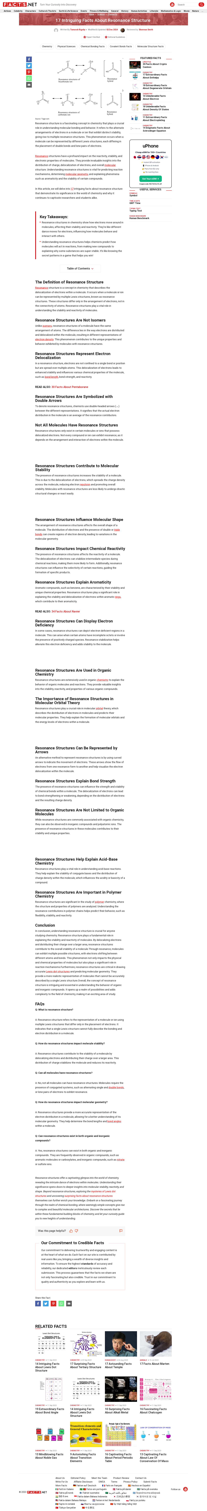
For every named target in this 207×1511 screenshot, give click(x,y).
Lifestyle (154, 11)
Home (91, 14)
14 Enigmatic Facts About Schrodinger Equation (156, 129)
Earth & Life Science (68, 11)
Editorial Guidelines (116, 37)
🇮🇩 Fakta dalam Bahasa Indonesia (90, 1496)
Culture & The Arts (47, 11)
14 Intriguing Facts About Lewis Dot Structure (47, 1367)
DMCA (102, 1481)
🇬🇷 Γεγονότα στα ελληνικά (146, 1493)
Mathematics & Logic (171, 11)
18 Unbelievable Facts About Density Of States (156, 108)
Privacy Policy (130, 1481)
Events (84, 11)
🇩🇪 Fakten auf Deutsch (84, 1485)
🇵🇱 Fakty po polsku (135, 1500)
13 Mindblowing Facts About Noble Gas (49, 1456)
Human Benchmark (139, 218)
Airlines (7, 11)
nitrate (120, 1159)
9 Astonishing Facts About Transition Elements (83, 1458)
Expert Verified (93, 37)
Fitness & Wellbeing (99, 11)
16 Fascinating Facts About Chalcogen (153, 1410)
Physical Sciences (66, 46)
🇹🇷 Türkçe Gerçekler (65, 1507)
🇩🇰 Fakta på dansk (122, 1489)
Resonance (41, 156)
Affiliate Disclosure (83, 1481)
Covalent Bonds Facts (121, 46)
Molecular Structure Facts (150, 46)
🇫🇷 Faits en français (112, 1485)
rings (118, 596)
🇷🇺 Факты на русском (92, 1504)
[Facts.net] (20, 4)
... (202, 11)
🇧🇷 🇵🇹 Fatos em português (93, 1489)
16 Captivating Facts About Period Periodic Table (119, 1458)
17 (72, 188)
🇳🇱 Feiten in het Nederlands (106, 1500)
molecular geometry (76, 174)
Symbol (133, 195)
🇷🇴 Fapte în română (65, 1504)
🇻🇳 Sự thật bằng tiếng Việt (123, 1504)
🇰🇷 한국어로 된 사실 (146, 1496)
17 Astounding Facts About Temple (118, 1365)
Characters (30, 11)
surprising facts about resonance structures (88, 1195)
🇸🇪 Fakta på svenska (147, 1489)
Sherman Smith (146, 29)
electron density (44, 339)
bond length (51, 376)
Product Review (121, 1478)
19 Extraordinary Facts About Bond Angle (49, 1410)
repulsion (85, 484)
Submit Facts (150, 1481)
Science (101, 14)
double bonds (116, 1087)
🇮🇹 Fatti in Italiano (64, 1489)
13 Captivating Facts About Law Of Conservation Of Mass (154, 1458)
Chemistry (112, 14)
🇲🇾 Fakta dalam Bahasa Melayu (70, 1500)
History (124, 11)
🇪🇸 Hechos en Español (139, 1485)
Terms (114, 1481)
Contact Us (140, 1478)
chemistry (102, 679)
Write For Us (61, 1481)
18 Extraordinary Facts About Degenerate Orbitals (157, 87)
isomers (47, 325)
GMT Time (134, 203)
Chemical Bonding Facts (93, 46)
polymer (99, 901)
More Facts (61, 1485)
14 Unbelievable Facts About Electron (154, 97)
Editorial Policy (78, 1478)
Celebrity (18, 11)
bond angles (114, 1121)
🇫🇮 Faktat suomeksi (89, 1493)
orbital (99, 708)
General (114, 11)
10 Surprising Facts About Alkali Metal (117, 1410)
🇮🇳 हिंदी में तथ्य (61, 1496)
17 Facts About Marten (154, 1363)
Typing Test (135, 210)
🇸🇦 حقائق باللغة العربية (116, 1493)
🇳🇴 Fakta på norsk (64, 1493)
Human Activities (139, 11)
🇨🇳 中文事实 (88, 1507)
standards (87, 1263)
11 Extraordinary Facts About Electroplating (155, 119)
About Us (60, 1478)
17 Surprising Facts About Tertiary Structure (85, 1365)
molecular (110, 165)
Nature (195, 11)
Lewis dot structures (58, 971)
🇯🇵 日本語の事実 (121, 1496)
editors (72, 1268)
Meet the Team (99, 1478)
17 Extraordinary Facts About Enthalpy (155, 76)
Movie (186, 11)
